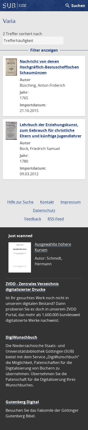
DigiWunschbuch (21, 337)
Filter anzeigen (44, 50)
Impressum (71, 202)
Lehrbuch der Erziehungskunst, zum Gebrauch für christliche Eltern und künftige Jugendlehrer (50, 130)
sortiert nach (30, 33)
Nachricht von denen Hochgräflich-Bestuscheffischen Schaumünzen (49, 67)
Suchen (75, 5)
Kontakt (47, 202)
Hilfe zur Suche (20, 202)
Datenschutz (44, 210)
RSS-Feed (56, 218)
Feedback (32, 218)
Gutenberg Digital (22, 401)
